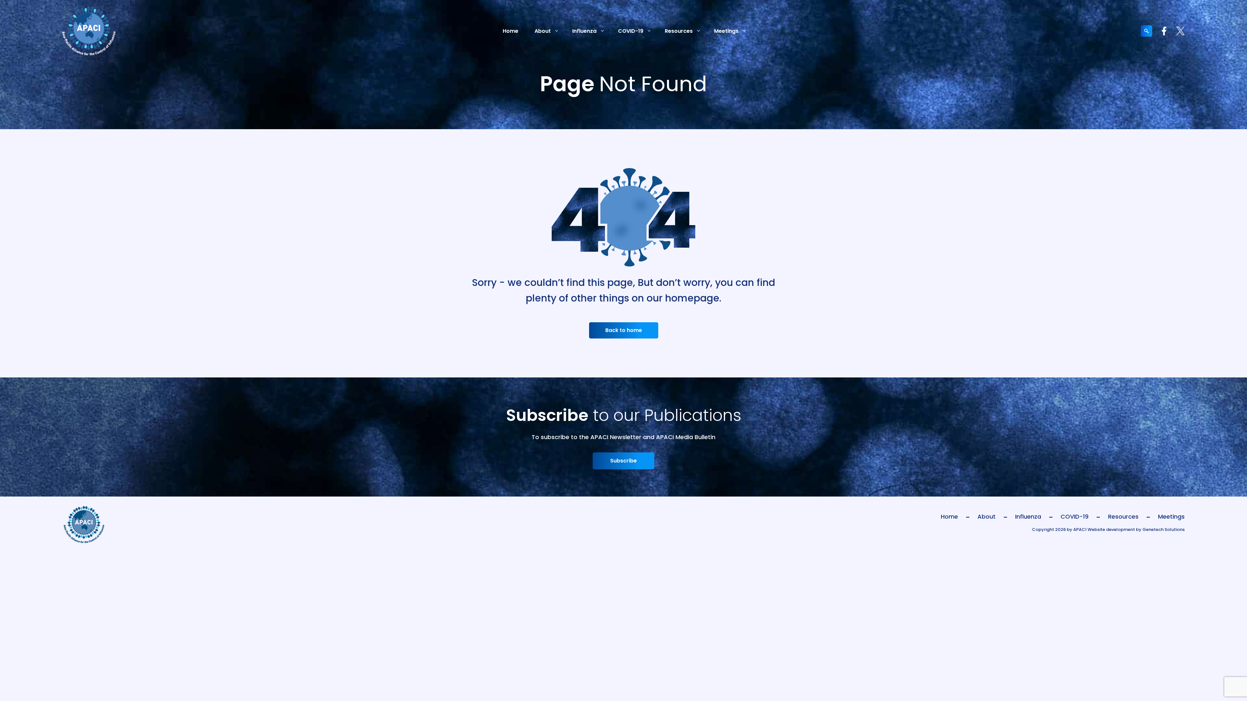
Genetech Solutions (1163, 529)
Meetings (726, 31)
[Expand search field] (1146, 31)
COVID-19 (630, 31)
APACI (1080, 529)
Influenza (584, 31)
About (543, 31)
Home (510, 31)
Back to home (623, 330)
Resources (679, 31)
